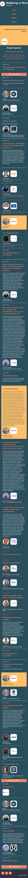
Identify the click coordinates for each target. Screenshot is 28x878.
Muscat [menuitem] (14, 18)
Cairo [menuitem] (14, 10)
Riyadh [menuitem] (14, 14)
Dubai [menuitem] (14, 21)
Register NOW (15, 74)
